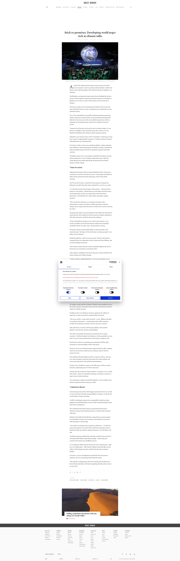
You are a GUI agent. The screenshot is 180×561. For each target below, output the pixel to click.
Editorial (126, 537)
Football (115, 532)
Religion (92, 542)
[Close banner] (119, 262)
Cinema (103, 532)
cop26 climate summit (74, 480)
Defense (101, 7)
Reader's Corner (128, 536)
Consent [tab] (69, 266)
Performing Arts (105, 539)
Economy (73, 7)
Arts (103, 530)
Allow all (110, 298)
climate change (83, 480)
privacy (61, 558)
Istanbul (58, 532)
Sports (116, 530)
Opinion (127, 530)
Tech (96, 7)
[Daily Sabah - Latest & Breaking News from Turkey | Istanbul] (90, 3)
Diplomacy (47, 532)
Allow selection (90, 298)
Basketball (116, 534)
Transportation (110, 7)
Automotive (66, 7)
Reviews (103, 541)
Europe (69, 534)
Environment (93, 534)
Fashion (92, 539)
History (92, 544)
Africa (69, 539)
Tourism (91, 7)
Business (58, 7)
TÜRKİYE (58, 530)
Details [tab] (90, 266)
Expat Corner (93, 547)
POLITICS (47, 530)
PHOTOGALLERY (72, 518)
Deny (70, 298)
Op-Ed (126, 534)
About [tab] (111, 266)
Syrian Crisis (70, 541)
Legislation (47, 534)
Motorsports (116, 536)
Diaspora (58, 539)
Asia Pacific (70, 537)
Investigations (59, 536)
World (70, 530)
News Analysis (120, 7)
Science (92, 541)
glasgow (97, 480)
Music (103, 534)
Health (92, 532)
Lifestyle (93, 530)
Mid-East (69, 532)
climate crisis (91, 480)
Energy (79, 7)
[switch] (83, 292)
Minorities (58, 537)
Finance (85, 7)
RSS (111, 558)
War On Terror (48, 536)
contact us (95, 558)
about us (77, 558)
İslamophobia (70, 542)
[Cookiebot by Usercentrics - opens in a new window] (110, 262)
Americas (70, 536)
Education (58, 534)
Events (103, 536)
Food (92, 537)
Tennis (115, 537)
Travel (92, 536)
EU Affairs (47, 537)
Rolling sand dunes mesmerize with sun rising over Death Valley (82, 514)
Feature (92, 546)
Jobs (46, 558)
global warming (104, 480)
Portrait (103, 537)
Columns (127, 532)
